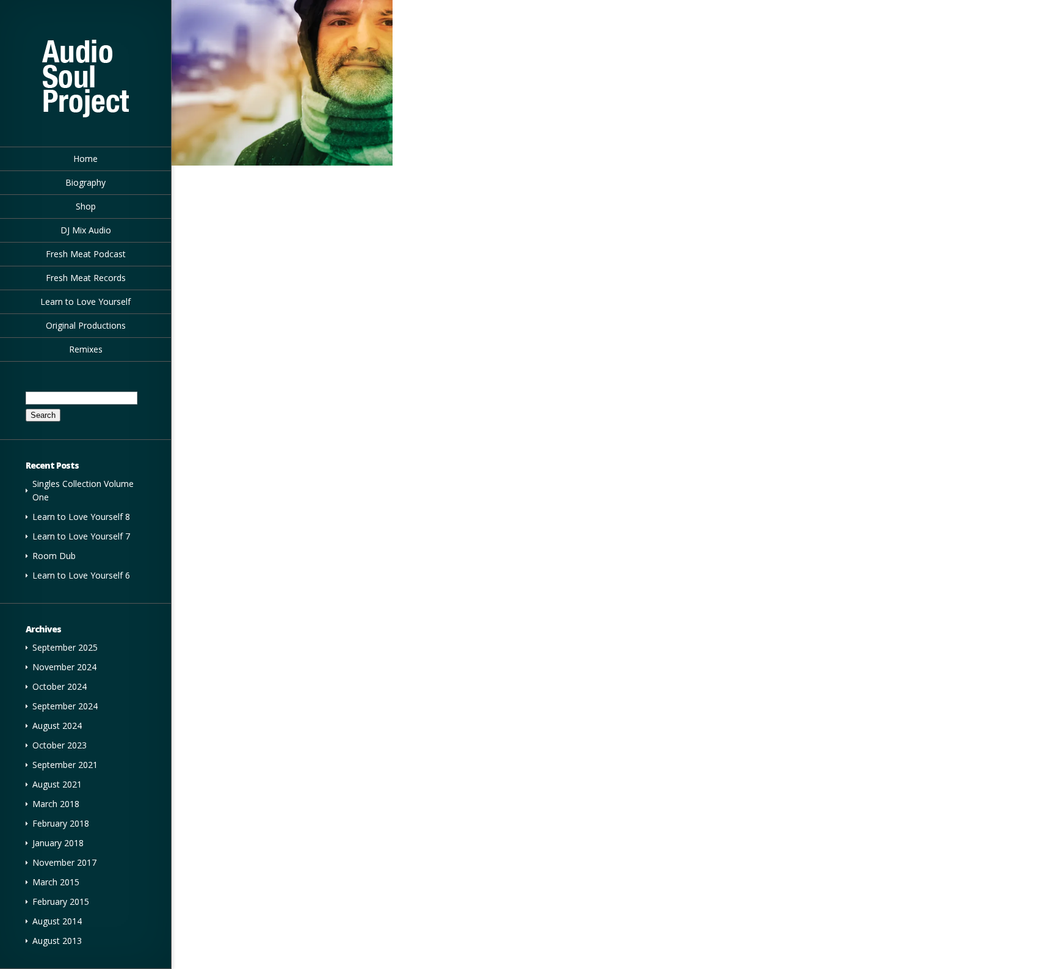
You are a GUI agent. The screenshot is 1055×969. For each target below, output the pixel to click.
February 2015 (60, 901)
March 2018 (55, 804)
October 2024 (59, 686)
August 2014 (57, 921)
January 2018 (58, 843)
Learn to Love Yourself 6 (81, 575)
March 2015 (55, 882)
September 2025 (65, 647)
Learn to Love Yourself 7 (81, 536)
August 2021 (57, 784)
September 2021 (65, 764)
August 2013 (57, 940)
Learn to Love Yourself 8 (81, 516)
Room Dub (54, 555)
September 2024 (65, 706)
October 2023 (59, 745)
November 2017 (64, 862)
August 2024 (57, 725)
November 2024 (64, 667)
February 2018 (60, 823)
